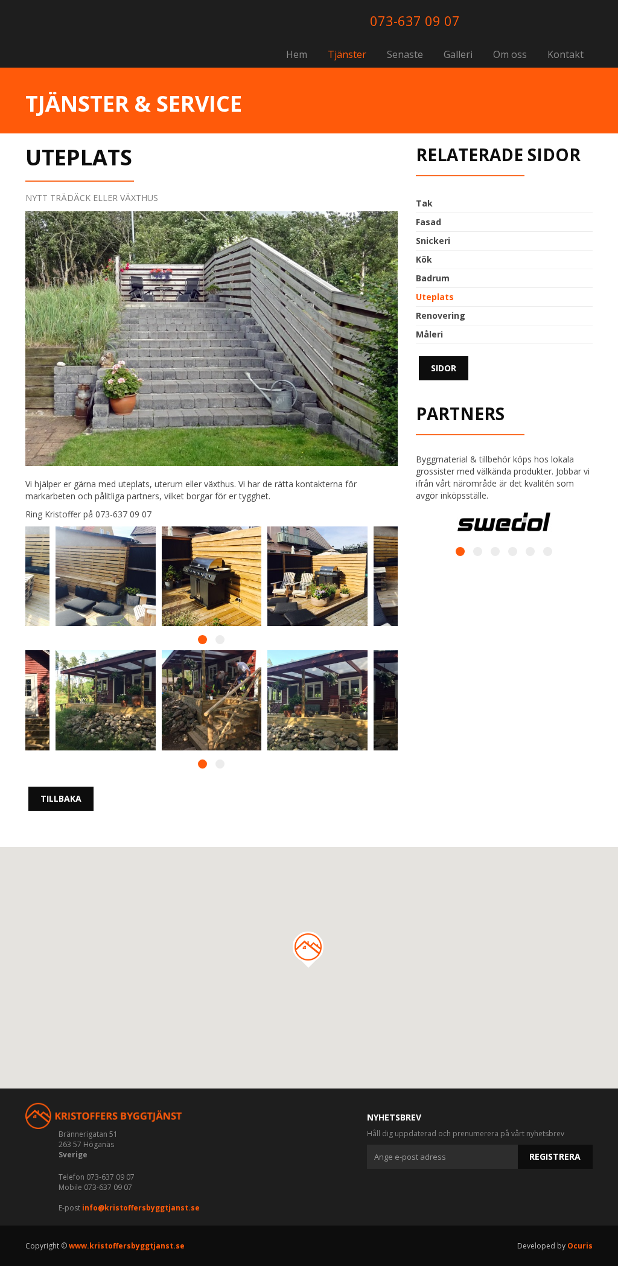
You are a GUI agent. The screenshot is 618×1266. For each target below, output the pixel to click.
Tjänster (347, 54)
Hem (296, 54)
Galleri (458, 54)
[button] (309, 950)
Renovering (440, 315)
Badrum (433, 278)
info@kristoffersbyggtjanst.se (141, 1208)
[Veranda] (106, 700)
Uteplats (435, 296)
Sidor (443, 368)
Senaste (405, 54)
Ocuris (580, 1246)
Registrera (555, 1156)
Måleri (429, 334)
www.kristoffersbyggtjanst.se (127, 1246)
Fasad (428, 222)
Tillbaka (60, 798)
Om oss (510, 54)
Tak (424, 203)
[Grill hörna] (212, 576)
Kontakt (565, 54)
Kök (424, 259)
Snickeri (433, 240)
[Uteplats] (317, 576)
